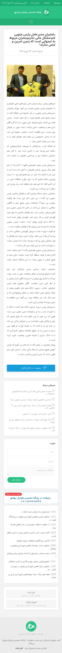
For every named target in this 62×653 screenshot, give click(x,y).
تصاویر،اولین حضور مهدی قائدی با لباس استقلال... (28, 561)
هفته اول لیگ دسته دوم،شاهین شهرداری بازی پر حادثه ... (32, 576)
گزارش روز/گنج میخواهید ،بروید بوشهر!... (32, 540)
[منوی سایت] (31, 21)
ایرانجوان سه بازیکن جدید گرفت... (35, 512)
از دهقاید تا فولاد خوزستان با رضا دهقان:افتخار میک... (33, 526)
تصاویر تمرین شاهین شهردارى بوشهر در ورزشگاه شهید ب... (32, 518)
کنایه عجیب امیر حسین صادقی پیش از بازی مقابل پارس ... (31, 534)
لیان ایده (19, 648)
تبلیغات (46, 3)
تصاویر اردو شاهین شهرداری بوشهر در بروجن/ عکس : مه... (33, 568)
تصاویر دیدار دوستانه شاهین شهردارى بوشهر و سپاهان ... (33, 547)
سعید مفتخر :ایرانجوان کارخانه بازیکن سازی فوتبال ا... (31, 555)
